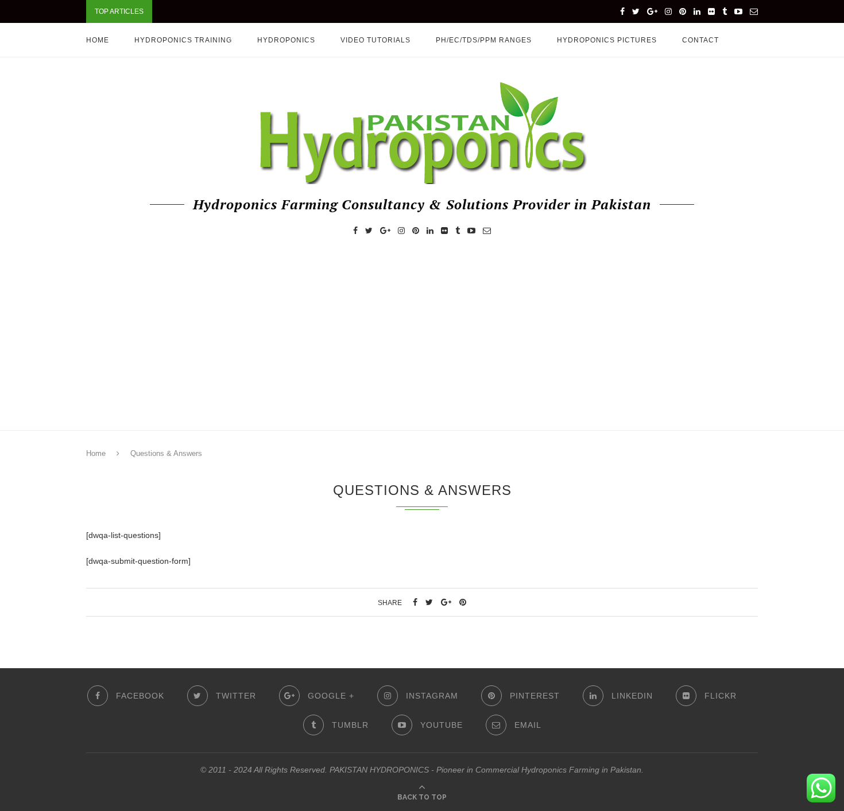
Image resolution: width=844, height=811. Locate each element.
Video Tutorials (375, 40)
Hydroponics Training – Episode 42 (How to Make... (263, 11)
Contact (700, 40)
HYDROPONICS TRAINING (183, 40)
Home (97, 40)
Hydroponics (286, 40)
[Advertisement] (422, 344)
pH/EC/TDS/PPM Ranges (484, 40)
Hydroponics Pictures (607, 40)
